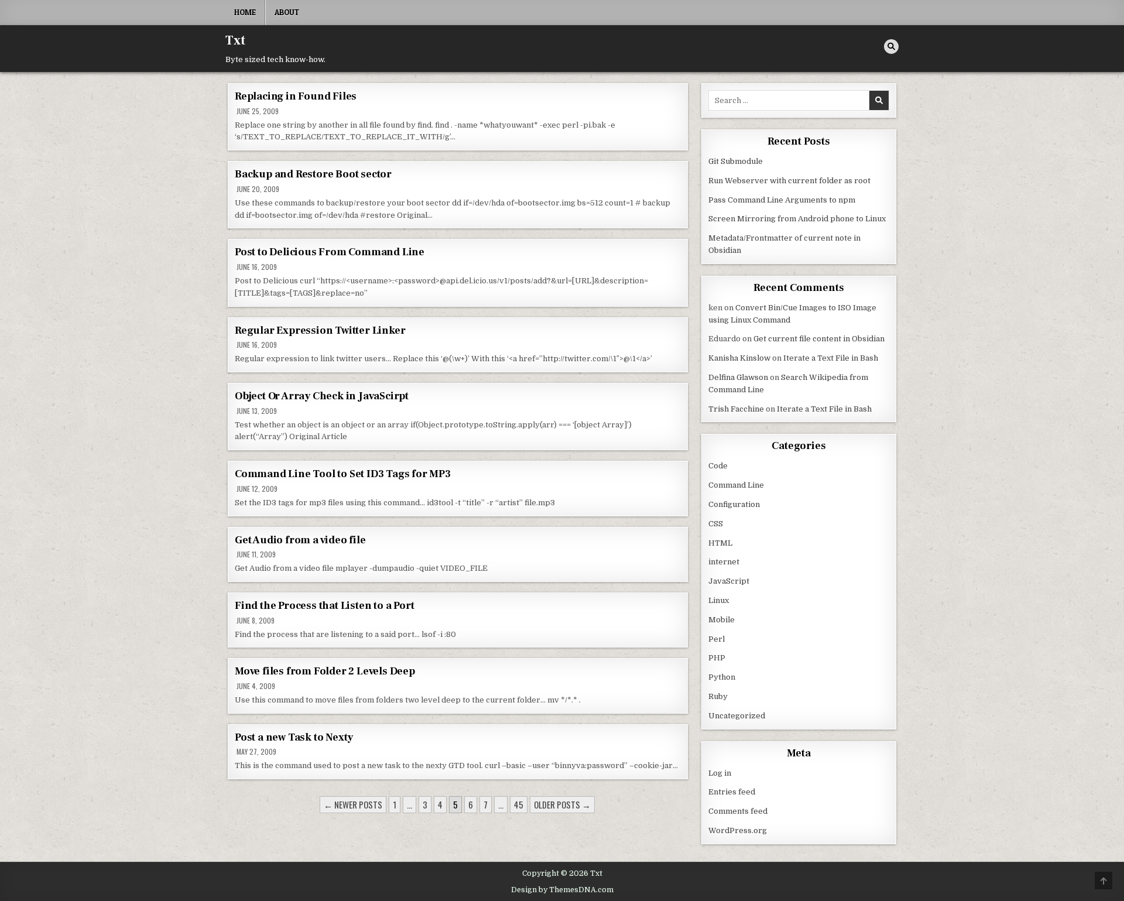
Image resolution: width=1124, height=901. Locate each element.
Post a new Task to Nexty (294, 737)
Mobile (721, 619)
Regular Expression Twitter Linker (320, 330)
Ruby (718, 696)
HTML (720, 543)
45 (518, 804)
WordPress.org (737, 830)
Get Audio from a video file (300, 540)
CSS (715, 523)
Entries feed (731, 791)
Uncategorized (736, 715)
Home (245, 12)
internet (723, 561)
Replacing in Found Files (296, 96)
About (287, 12)
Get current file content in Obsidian (819, 338)
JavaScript (728, 581)
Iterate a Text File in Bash (830, 358)
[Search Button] (891, 46)
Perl (716, 639)
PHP (716, 657)
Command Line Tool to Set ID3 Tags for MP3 (343, 474)
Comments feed (737, 811)
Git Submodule (735, 161)
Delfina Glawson (738, 377)
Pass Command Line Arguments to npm (781, 200)
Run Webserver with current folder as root (789, 180)
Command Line (736, 485)
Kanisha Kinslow (739, 358)
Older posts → (562, 804)
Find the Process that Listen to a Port (324, 605)
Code (718, 465)
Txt (235, 40)
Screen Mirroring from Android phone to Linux (797, 218)
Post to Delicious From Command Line (329, 252)
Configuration (734, 504)
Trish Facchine (736, 409)
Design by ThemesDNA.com (562, 890)
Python (721, 677)
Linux (718, 600)
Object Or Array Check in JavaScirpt (322, 396)
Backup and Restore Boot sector (313, 174)
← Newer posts (353, 804)
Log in (719, 773)
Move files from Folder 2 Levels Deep (325, 671)
